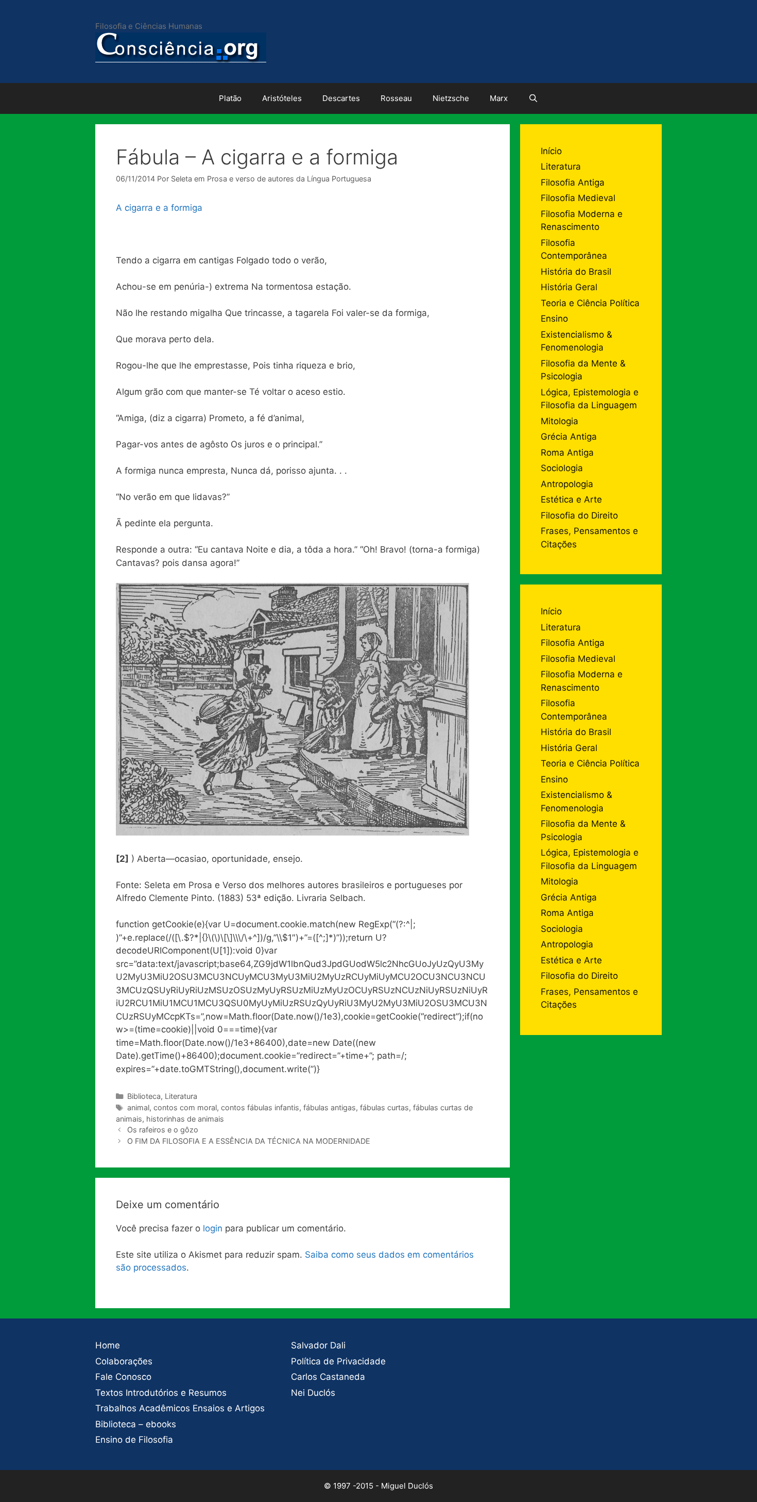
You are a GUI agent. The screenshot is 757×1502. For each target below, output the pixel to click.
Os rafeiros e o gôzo (162, 1129)
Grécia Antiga (569, 436)
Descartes (341, 98)
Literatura (181, 1096)
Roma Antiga (567, 452)
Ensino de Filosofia (134, 1439)
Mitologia (559, 421)
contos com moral (185, 1107)
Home (107, 1345)
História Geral (569, 287)
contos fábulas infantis (260, 1107)
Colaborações (123, 1361)
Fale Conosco (123, 1377)
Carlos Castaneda (328, 1377)
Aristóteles (282, 98)
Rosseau (396, 98)
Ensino (554, 318)
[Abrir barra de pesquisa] (533, 98)
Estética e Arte (571, 499)
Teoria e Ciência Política (590, 303)
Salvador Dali (318, 1345)
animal (138, 1107)
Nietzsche (451, 98)
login (212, 1228)
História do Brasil (576, 271)
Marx (499, 98)
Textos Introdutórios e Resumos (161, 1393)
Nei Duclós (313, 1393)
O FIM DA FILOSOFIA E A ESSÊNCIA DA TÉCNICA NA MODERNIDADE (248, 1141)
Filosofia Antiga (573, 182)
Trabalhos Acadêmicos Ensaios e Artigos (180, 1408)
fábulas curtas (384, 1107)
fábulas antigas (329, 1107)
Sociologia (562, 468)
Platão (230, 98)
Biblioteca (144, 1096)
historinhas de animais (185, 1118)
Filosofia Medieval (578, 198)
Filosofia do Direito (579, 515)
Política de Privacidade (338, 1361)
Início (551, 151)
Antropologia (567, 484)
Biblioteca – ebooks (135, 1424)
